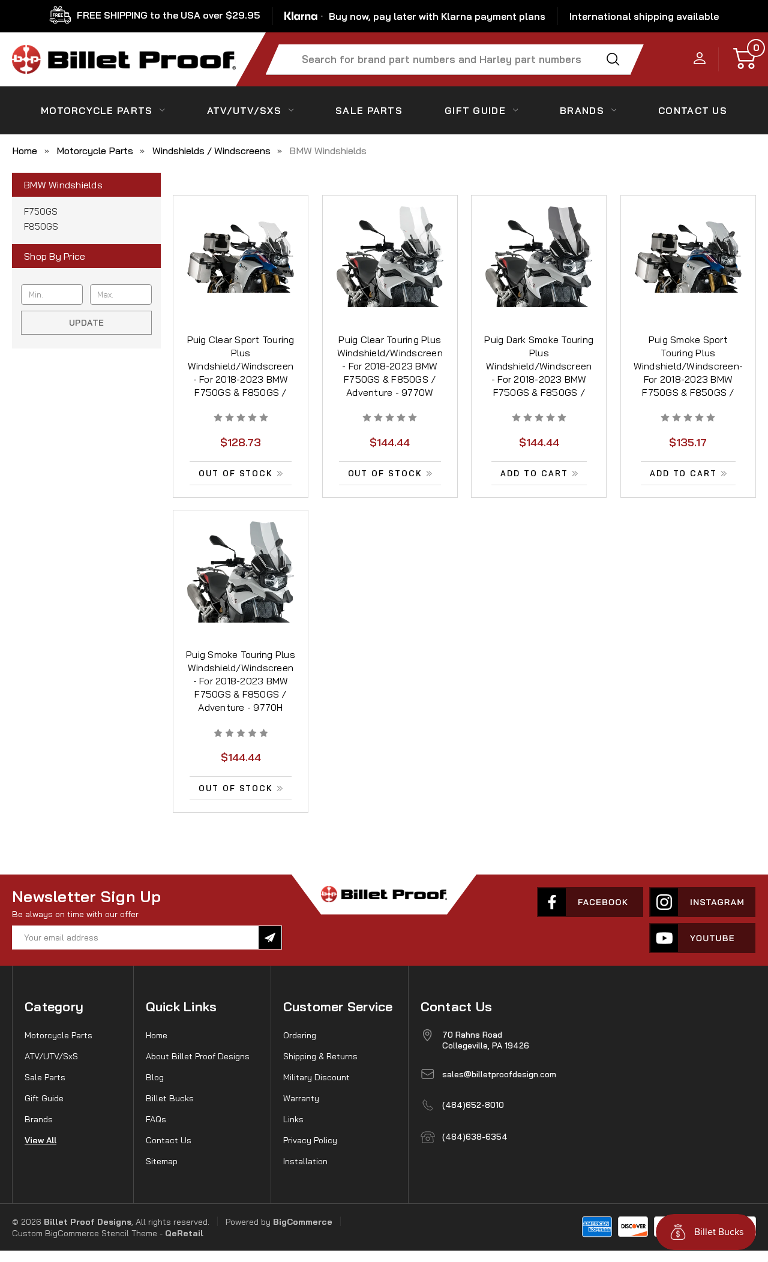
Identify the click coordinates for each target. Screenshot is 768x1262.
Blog (155, 1077)
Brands (582, 110)
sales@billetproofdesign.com (499, 1074)
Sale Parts (369, 110)
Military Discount (316, 1077)
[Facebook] (590, 902)
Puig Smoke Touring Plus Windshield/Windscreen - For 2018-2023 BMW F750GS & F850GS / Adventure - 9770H (240, 680)
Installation (305, 1161)
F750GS (41, 211)
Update (86, 322)
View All (40, 1140)
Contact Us (168, 1140)
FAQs (156, 1119)
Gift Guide (475, 110)
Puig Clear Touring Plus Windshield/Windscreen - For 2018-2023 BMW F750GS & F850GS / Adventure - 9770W (390, 365)
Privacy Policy (310, 1140)
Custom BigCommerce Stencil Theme (84, 1233)
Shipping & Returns (320, 1056)
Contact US (692, 110)
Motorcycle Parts (96, 110)
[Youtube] (702, 938)
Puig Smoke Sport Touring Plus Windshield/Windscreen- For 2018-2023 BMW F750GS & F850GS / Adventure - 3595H (688, 372)
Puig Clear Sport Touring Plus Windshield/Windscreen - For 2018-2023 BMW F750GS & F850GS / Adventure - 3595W (241, 372)
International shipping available (644, 16)
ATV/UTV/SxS (244, 110)
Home (156, 1035)
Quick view (240, 244)
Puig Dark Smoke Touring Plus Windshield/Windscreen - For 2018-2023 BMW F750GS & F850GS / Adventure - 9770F (538, 372)
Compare (236, 272)
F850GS (41, 226)
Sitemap (162, 1161)
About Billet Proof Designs (198, 1056)
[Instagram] (702, 902)
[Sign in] (700, 59)
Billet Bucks (170, 1098)
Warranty (301, 1098)
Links (293, 1119)
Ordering (299, 1035)
